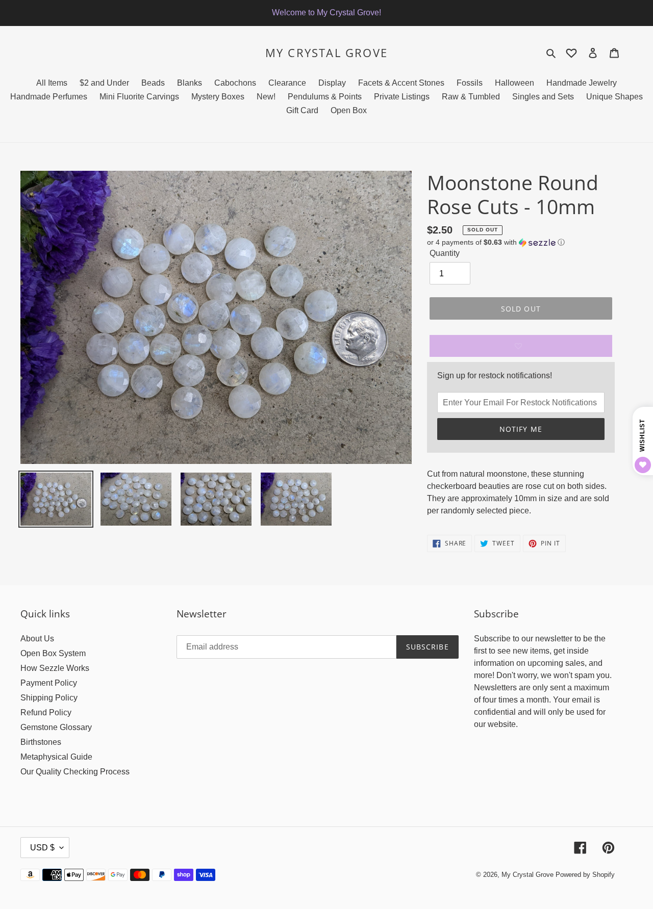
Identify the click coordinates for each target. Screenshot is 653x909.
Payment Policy (48, 683)
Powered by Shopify (585, 874)
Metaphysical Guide (56, 756)
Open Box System (53, 653)
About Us (37, 638)
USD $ (42, 847)
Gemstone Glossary (56, 727)
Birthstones (40, 742)
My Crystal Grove (326, 52)
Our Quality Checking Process (75, 771)
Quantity (445, 253)
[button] (496, 242)
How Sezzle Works (54, 668)
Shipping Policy (49, 697)
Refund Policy (45, 712)
